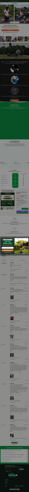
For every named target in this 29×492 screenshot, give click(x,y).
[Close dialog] (1, 238)
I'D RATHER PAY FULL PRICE (7, 252)
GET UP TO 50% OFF (7, 250)
